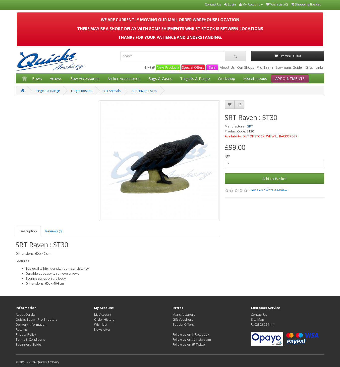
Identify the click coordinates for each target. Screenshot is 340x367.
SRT (250, 126)
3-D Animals (112, 90)
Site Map (257, 319)
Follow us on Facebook (190, 334)
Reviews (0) (53, 231)
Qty (227, 156)
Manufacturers (183, 314)
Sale (212, 67)
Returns (22, 329)
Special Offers (193, 67)
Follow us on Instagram (191, 339)
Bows (37, 78)
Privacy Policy (26, 334)
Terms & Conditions (30, 339)
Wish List (100, 324)
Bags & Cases (160, 78)
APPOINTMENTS (290, 78)
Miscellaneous (255, 78)
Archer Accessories (124, 78)
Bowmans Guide (288, 67)
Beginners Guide (28, 344)
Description (28, 231)
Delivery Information (31, 324)
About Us (227, 67)
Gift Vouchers (182, 319)
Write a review (276, 190)
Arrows (56, 78)
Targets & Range (195, 78)
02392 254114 (264, 324)
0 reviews (255, 190)
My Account (102, 314)
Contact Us (259, 314)
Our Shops (245, 67)
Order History (104, 319)
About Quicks (26, 314)
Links (319, 67)
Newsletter (102, 329)
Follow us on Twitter (189, 344)
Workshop (226, 78)
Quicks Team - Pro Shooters (36, 319)
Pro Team (265, 67)
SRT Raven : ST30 (144, 90)
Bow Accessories (85, 78)
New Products (168, 67)
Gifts (309, 67)
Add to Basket (274, 178)
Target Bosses (81, 90)
